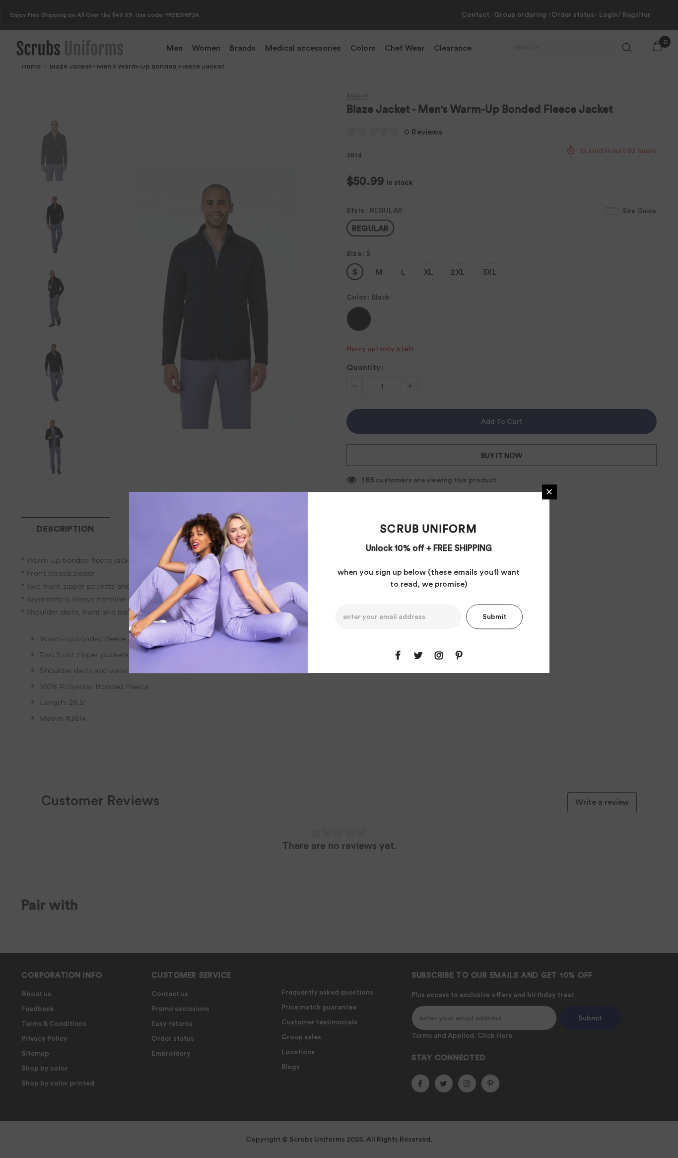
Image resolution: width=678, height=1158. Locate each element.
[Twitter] (418, 655)
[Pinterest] (459, 655)
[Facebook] (398, 655)
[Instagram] (438, 655)
